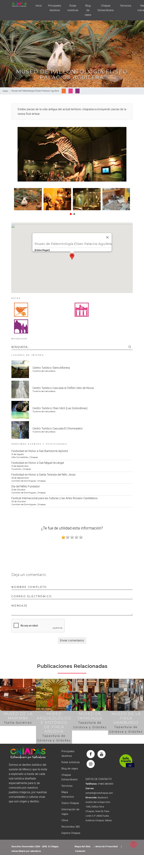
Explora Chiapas (70, 833)
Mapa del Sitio (82, 846)
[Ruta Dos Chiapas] (21, 326)
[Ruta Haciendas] (82, 309)
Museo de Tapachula (90, 716)
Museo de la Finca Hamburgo (126, 718)
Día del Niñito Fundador (25, 486)
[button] (70, 213)
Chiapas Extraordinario (106, 8)
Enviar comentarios (72, 640)
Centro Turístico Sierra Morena (51, 367)
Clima (64, 820)
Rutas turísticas (72, 8)
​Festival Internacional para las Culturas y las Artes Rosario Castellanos (54, 498)
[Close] (107, 237)
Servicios (125, 5)
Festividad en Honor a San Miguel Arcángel (37, 462)
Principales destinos (54, 8)
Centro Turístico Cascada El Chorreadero (57, 428)
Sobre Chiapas (70, 803)
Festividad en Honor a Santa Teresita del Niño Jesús (43, 474)
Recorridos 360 (70, 826)
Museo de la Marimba (18, 716)
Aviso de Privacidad (106, 846)
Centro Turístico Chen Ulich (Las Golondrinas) (59, 408)
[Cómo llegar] (42, 250)
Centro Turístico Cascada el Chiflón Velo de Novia (63, 388)
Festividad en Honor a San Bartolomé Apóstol (39, 451)
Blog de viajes (88, 10)
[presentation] (17, 200)
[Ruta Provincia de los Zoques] (21, 309)
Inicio (39, 5)
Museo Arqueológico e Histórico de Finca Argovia (54, 723)
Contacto (80, 851)
